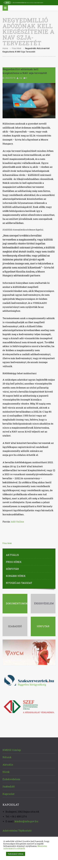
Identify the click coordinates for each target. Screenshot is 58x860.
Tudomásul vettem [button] (15, 854)
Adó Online (17, 521)
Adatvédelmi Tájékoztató (17, 830)
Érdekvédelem (11, 779)
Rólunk (7, 757)
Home (5, 48)
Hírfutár (12, 568)
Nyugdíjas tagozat (19, 582)
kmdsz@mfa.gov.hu (26, 821)
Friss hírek (16, 48)
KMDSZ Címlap (12, 750)
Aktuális (12, 554)
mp (20, 78)
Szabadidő (9, 786)
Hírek (6, 771)
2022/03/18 (10, 78)
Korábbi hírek (16, 575)
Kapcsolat (8, 793)
